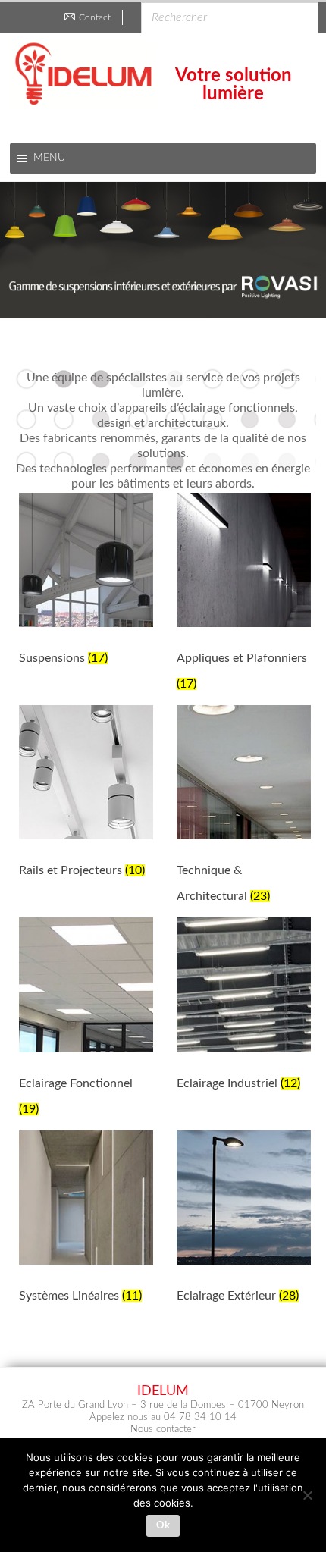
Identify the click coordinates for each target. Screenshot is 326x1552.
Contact (95, 17)
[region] (163, 250)
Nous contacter (163, 1429)
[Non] (307, 1495)
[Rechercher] (302, 10)
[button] (163, 250)
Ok (163, 1526)
